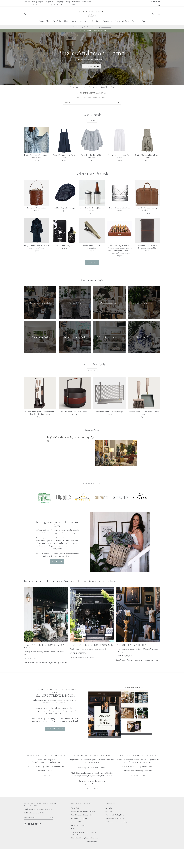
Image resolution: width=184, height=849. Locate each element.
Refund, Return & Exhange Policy (82, 815)
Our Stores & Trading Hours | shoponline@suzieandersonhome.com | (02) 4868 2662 (51, 5)
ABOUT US (57, 561)
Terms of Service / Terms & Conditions (83, 811)
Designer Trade (50, 2)
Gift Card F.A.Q (76, 822)
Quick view (36, 151)
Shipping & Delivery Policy (80, 818)
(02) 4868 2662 (39, 813)
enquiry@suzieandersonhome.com (51, 766)
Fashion (135, 21)
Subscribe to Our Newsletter (81, 2)
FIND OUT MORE (92, 788)
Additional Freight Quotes (80, 829)
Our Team (109, 811)
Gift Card (27, 2)
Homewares (83, 21)
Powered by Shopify (92, 841)
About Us (109, 808)
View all (92, 120)
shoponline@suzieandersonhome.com (46, 762)
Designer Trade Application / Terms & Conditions (83, 833)
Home (41, 21)
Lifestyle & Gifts (121, 21)
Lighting (95, 21)
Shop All (104, 87)
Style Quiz (93, 87)
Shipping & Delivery (63, 2)
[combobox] (92, 103)
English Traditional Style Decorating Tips (71, 437)
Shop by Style (69, 21)
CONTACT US (45, 775)
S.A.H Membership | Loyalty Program (118, 822)
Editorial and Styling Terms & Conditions (84, 838)
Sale (143, 21)
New (48, 21)
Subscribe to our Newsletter (115, 818)
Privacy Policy (75, 808)
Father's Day (57, 21)
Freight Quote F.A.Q (78, 825)
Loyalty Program (37, 2)
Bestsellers (74, 87)
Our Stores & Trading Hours (115, 815)
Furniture (107, 21)
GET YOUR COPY (55, 729)
